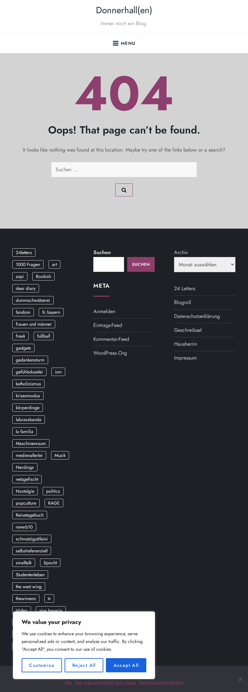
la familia (24, 431)
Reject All (84, 665)
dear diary (26, 288)
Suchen (102, 252)
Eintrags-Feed (107, 325)
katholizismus (28, 384)
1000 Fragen (28, 264)
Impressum (185, 357)
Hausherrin (185, 344)
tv (49, 598)
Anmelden (104, 311)
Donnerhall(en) (124, 10)
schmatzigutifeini (32, 539)
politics (53, 491)
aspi (20, 276)
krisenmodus (28, 395)
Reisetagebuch (30, 515)
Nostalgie (25, 491)
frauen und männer (34, 324)
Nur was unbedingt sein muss (105, 682)
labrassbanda (28, 419)
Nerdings (25, 467)
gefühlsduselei (29, 372)
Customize (42, 665)
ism (58, 372)
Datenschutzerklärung (197, 316)
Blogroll (182, 302)
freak (20, 336)
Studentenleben (30, 574)
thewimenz (26, 598)
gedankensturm (30, 360)
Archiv (181, 252)
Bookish (43, 276)
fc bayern (51, 312)
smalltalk (24, 562)
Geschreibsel (188, 330)
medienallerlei (29, 455)
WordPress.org (110, 353)
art (54, 264)
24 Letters (184, 288)
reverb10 (24, 527)
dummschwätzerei (33, 300)
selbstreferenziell (31, 551)
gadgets (23, 348)
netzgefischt (27, 479)
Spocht (50, 562)
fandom (23, 312)
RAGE (54, 503)
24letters (24, 252)
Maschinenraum (31, 443)
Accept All (126, 665)
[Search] (124, 189)
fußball (43, 336)
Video (21, 610)
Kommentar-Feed (111, 339)
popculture (26, 503)
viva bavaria (50, 610)
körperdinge (27, 407)
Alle (68, 682)
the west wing (29, 586)
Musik (60, 455)
